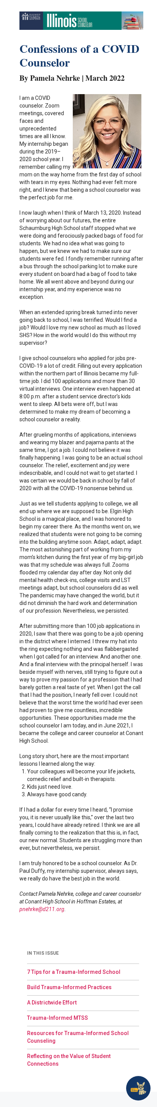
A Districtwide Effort (52, 1002)
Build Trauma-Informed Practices (69, 987)
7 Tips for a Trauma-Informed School (73, 972)
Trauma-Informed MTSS (57, 1018)
